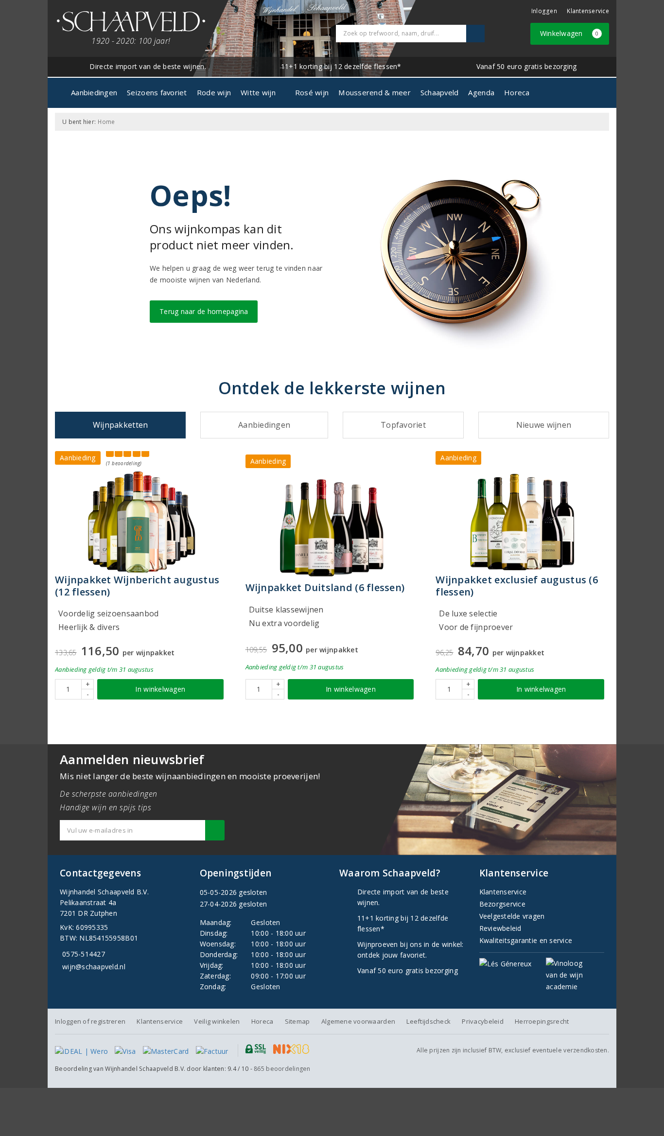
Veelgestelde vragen (512, 916)
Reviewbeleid (500, 928)
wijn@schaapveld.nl (93, 966)
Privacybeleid (482, 1021)
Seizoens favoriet (157, 92)
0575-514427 (83, 954)
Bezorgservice (502, 904)
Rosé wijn (312, 92)
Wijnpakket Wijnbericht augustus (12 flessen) (137, 586)
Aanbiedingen (94, 92)
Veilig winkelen (217, 1021)
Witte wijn (258, 92)
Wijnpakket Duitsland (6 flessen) (325, 587)
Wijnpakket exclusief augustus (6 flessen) (517, 586)
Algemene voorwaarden (358, 1021)
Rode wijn (214, 92)
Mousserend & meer (374, 92)
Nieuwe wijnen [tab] (543, 424)
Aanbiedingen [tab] (264, 424)
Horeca (517, 92)
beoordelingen (282, 1069)
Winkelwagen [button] (569, 33)
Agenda (481, 92)
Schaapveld (439, 92)
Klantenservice (588, 11)
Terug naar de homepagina (203, 311)
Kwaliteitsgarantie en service (526, 940)
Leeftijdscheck (428, 1021)
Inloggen (544, 11)
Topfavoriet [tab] (403, 424)
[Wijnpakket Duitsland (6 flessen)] (332, 527)
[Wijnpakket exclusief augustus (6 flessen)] (522, 522)
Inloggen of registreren (90, 1021)
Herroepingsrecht (542, 1021)
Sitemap (297, 1021)
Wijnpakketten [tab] (120, 424)
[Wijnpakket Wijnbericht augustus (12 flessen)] (141, 522)
